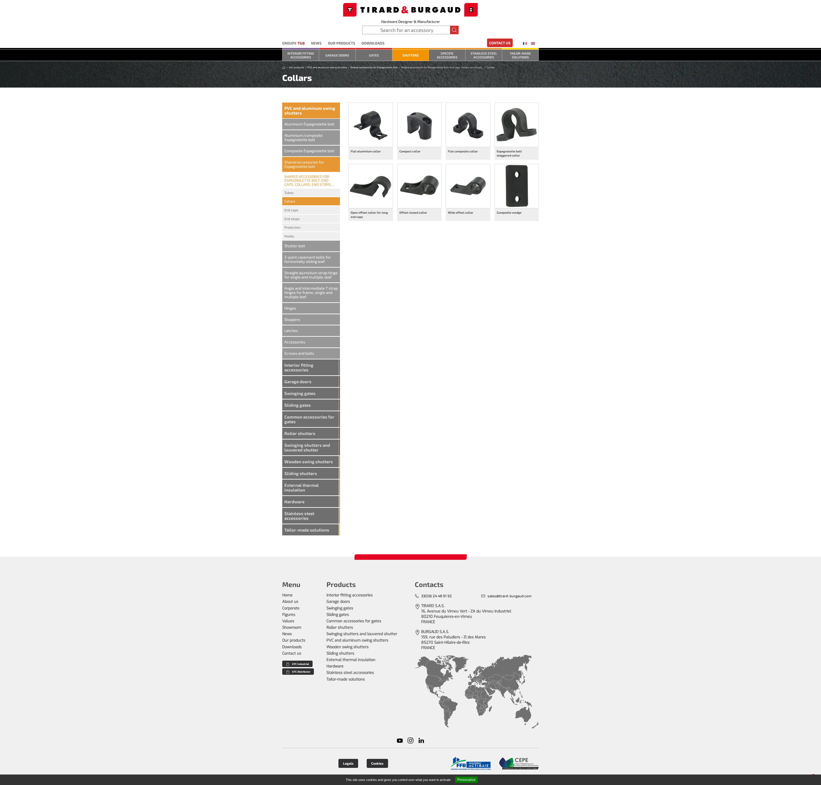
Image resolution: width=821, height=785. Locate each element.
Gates (374, 55)
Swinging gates (300, 393)
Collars (289, 201)
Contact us (500, 43)
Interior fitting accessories (300, 55)
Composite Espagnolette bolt (309, 150)
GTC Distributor (301, 671)
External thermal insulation (301, 487)
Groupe (293, 43)
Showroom (291, 627)
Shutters (411, 55)
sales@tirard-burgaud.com (509, 596)
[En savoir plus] (470, 763)
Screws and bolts (299, 353)
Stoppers (292, 319)
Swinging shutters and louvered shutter (307, 447)
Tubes (289, 193)
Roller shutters (299, 433)
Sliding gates (297, 405)
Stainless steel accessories (484, 55)
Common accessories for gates (309, 419)
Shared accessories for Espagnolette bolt (304, 164)
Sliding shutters (300, 473)
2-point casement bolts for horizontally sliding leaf (307, 259)
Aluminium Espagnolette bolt (309, 124)
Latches (291, 330)
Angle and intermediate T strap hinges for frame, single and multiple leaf (311, 292)
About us (290, 601)
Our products (341, 43)
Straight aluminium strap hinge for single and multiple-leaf (311, 274)
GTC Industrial (300, 663)
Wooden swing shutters (308, 461)
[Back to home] (410, 9)
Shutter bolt (294, 245)
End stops (292, 219)
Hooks (289, 236)
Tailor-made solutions (520, 55)
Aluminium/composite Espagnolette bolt (303, 137)
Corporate (291, 608)
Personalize (466, 780)
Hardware (294, 501)
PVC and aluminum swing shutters (309, 110)
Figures (288, 614)
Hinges (290, 308)
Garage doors (337, 55)
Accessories (294, 342)
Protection (292, 227)
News (316, 43)
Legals (348, 763)
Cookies (377, 763)
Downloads (373, 43)
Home (287, 595)
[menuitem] (525, 43)
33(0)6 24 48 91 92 (436, 596)
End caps (291, 210)
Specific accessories (447, 55)
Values (288, 621)
